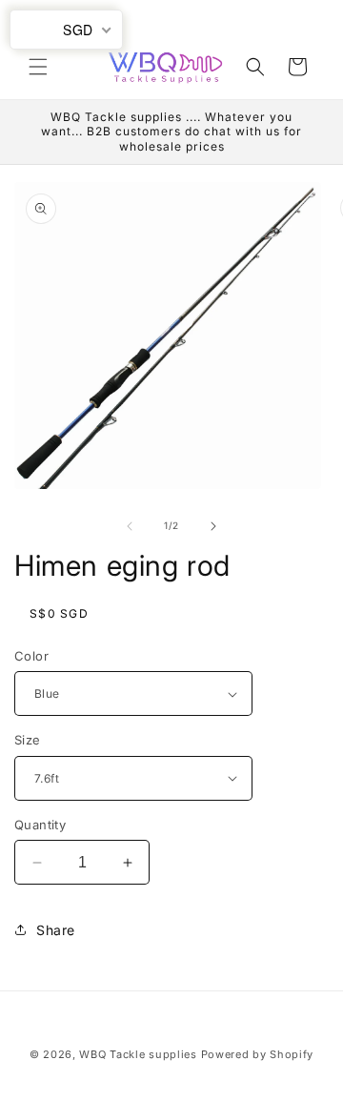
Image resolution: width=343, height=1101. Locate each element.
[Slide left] (130, 526)
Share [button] (55, 930)
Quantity (40, 824)
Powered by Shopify (257, 1054)
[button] (38, 67)
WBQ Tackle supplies (137, 1054)
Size (27, 739)
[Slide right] (213, 526)
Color (31, 655)
